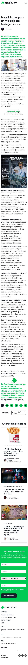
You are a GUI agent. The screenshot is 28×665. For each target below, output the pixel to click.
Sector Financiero (8, 523)
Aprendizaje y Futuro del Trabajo (19, 412)
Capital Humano (7, 373)
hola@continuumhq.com (12, 399)
